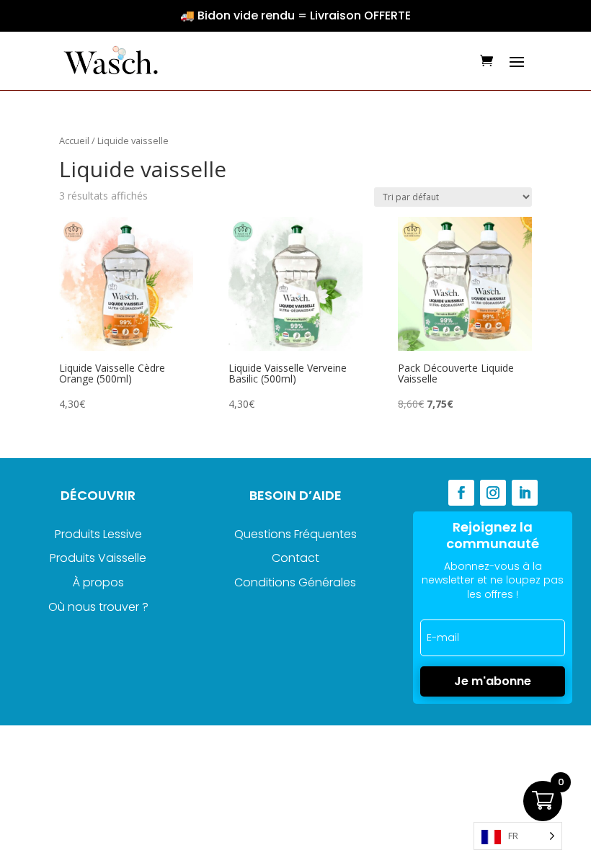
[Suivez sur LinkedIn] (525, 493)
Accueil (74, 140)
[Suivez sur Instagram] (493, 493)
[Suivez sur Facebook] (461, 493)
